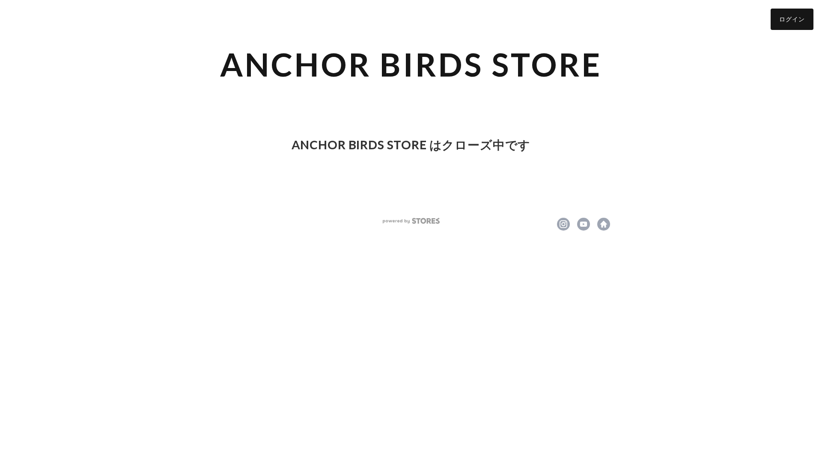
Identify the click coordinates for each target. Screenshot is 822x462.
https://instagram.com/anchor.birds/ (563, 224)
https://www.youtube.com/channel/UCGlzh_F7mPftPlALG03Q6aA (583, 224)
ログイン (792, 19)
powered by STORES (411, 221)
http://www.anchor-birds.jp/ (603, 224)
